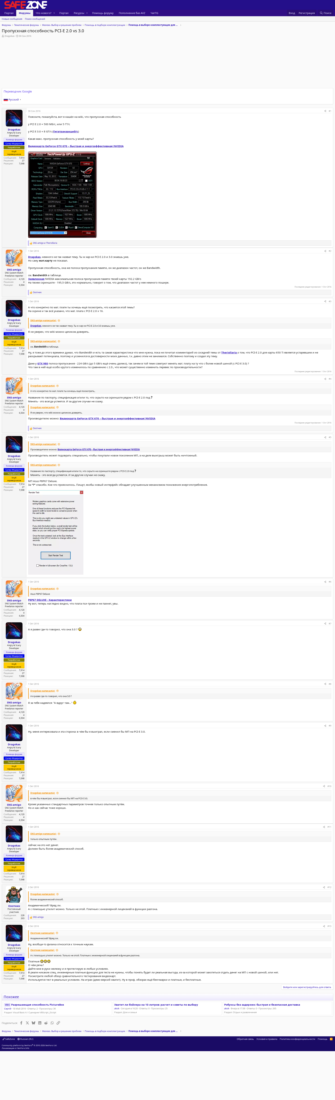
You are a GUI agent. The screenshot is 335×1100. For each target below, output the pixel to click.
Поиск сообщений (35, 18)
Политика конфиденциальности (297, 1039)
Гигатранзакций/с (65, 131)
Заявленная (36, 279)
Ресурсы (79, 13)
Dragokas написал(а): (42, 385)
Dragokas (34, 257)
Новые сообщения (12, 18)
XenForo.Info (23, 1048)
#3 (330, 301)
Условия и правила (266, 1039)
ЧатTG (154, 13)
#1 (330, 111)
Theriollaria (229, 352)
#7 (330, 623)
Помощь (322, 1039)
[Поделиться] (325, 111)
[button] (54, 13)
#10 (329, 786)
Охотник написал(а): (42, 933)
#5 (330, 437)
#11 (329, 826)
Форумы (25, 13)
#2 (330, 250)
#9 (330, 725)
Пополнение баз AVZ (132, 13)
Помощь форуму (103, 13)
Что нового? (43, 13)
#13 (329, 926)
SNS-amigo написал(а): (43, 320)
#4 (330, 378)
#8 (330, 684)
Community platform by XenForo (29, 1045)
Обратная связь (245, 1039)
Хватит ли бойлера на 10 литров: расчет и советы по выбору (156, 1004)
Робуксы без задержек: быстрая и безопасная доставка (262, 1004)
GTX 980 (42, 363)
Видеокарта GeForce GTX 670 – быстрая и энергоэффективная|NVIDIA (76, 146)
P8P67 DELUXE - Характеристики (50, 600)
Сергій (7, 1008)
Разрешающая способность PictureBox (34, 1004)
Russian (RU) (26, 1039)
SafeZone (10, 1039)
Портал (9, 13)
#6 (330, 581)
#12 (329, 887)
